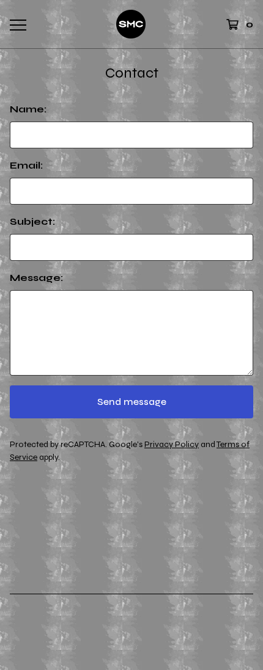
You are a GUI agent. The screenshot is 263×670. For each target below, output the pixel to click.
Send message (131, 401)
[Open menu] (18, 24)
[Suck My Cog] (131, 24)
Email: (26, 165)
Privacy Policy (171, 444)
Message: (36, 277)
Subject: (32, 221)
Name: (28, 109)
